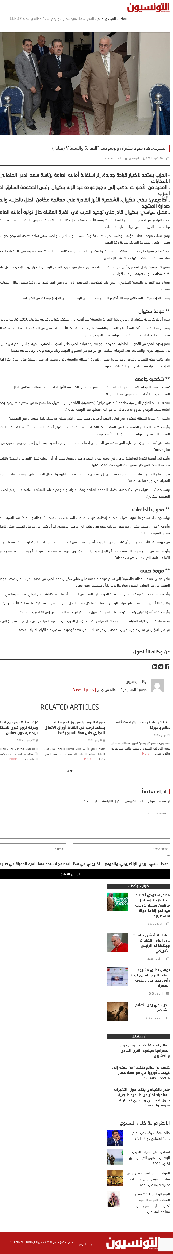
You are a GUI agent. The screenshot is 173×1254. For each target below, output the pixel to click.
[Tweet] (161, 667)
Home (125, 19)
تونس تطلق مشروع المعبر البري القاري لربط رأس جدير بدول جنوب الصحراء (150, 978)
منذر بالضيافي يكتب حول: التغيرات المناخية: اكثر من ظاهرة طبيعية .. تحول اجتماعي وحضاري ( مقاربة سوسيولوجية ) (142, 1097)
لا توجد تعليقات (113, 158)
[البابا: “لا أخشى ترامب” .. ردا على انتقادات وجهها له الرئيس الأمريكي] (117, 943)
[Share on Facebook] (167, 667)
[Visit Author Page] (157, 691)
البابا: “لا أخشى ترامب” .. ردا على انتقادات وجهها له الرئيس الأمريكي (151, 943)
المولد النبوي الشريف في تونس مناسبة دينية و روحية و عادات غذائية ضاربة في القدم (148, 1179)
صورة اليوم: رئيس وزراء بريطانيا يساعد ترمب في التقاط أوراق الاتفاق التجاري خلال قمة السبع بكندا (69, 727)
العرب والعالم (106, 19)
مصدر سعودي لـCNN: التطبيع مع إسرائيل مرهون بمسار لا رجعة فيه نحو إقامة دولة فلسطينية (152, 905)
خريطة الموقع (86, 1244)
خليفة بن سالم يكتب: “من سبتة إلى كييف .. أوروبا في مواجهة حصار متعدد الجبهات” (141, 1072)
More (8, 759)
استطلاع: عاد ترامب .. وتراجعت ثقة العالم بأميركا (139, 725)
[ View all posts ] (83, 690)
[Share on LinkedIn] (155, 667)
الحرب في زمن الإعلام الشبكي (152, 1007)
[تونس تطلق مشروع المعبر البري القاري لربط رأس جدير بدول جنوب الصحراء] (117, 977)
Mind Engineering (19, 1242)
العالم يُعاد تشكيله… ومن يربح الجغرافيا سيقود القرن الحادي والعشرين (145, 1050)
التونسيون (134, 158)
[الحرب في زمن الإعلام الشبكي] (117, 1012)
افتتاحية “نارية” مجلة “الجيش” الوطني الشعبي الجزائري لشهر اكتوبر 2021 (149, 1158)
